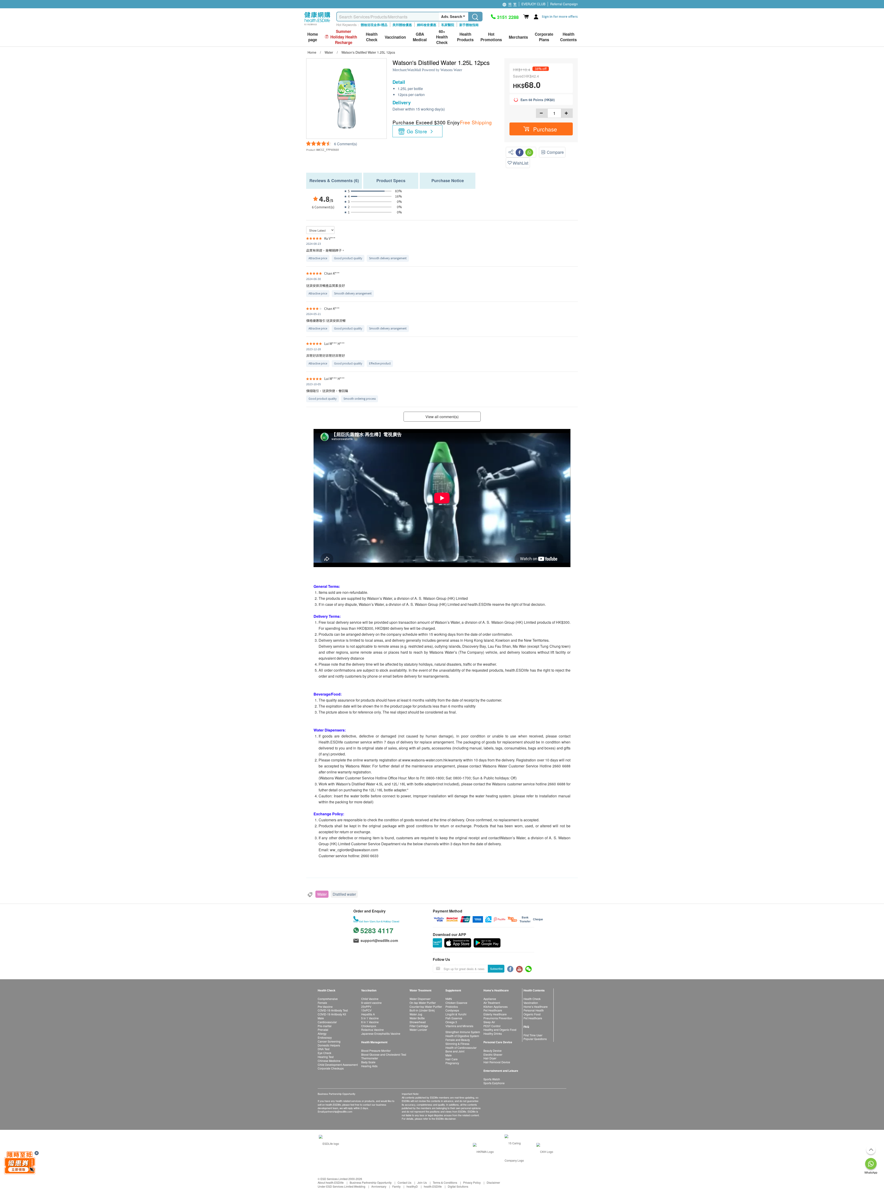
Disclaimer (493, 1182)
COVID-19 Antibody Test (333, 1010)
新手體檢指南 (469, 24)
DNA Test (323, 1049)
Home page (312, 37)
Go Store (417, 131)
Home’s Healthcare (535, 1006)
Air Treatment (491, 1003)
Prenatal (323, 1030)
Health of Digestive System (462, 1036)
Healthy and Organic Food (499, 1030)
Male (321, 1018)
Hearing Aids (369, 1066)
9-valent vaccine (371, 1003)
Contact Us (404, 1182)
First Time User (532, 1035)
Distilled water (344, 894)
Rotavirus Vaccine (372, 1030)
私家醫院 (447, 24)
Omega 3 (451, 1022)
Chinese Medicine (329, 1061)
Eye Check (324, 1053)
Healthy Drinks (492, 1033)
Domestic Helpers (329, 1045)
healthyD (412, 1186)
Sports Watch (491, 1079)
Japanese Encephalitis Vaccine (380, 1033)
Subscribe (496, 969)
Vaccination (530, 1003)
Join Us (422, 1182)
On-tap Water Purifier (423, 1003)
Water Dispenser (420, 999)
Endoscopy (325, 1037)
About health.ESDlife (331, 1182)
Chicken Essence (456, 1003)
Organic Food (532, 1014)
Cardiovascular (327, 1022)
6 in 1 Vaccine (370, 1022)
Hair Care (451, 1059)
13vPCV (366, 1010)
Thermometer (369, 1058)
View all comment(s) (442, 416)
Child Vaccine (369, 999)
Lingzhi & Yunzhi (455, 1014)
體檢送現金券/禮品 (374, 24)
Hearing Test (326, 1057)
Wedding (359, 1186)
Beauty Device (492, 1050)
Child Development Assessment (338, 1065)
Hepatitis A (368, 1014)
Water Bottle (417, 1018)
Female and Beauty (457, 1040)
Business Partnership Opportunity (371, 1182)
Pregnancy (452, 1063)
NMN (448, 999)
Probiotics (451, 1006)
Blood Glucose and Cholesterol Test (383, 1054)
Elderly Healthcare (495, 1014)
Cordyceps (452, 1010)
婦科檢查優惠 (426, 24)
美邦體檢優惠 (402, 24)
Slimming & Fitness (457, 1044)
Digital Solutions (458, 1186)
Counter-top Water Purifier (426, 1006)
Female (322, 1003)
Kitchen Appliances (495, 1006)
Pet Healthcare (492, 1010)
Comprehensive (328, 999)
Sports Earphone (494, 1083)
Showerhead (418, 1022)
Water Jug (416, 1014)
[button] (541, 128)
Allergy (322, 1033)
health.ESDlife (433, 1186)
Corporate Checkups (331, 1068)
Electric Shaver (492, 1054)
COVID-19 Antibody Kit (332, 1014)
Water (322, 894)
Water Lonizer (418, 1030)
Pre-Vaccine (325, 1006)
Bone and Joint (454, 1051)
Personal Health (533, 1010)
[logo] (317, 25)
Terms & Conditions (445, 1182)
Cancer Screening (329, 1041)
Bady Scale (368, 1062)
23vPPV (366, 1006)
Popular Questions (535, 1039)
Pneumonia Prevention (497, 1018)
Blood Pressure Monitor (376, 1050)
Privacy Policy (472, 1182)
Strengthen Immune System (462, 1032)
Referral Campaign (564, 4)
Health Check (532, 999)
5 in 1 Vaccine (370, 1018)
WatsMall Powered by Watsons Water (434, 70)
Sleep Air (489, 1022)
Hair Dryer (489, 1058)
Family (396, 1186)
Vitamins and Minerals (459, 1026)
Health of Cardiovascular (461, 1047)
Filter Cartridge (419, 1026)
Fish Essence (453, 1018)
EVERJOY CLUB (533, 4)
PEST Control (491, 1026)
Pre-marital (325, 1026)
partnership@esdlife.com (338, 1111)
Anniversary (378, 1186)
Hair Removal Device (496, 1062)
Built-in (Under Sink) (422, 1010)
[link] (329, 1143)
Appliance (489, 999)
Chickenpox (368, 1026)
